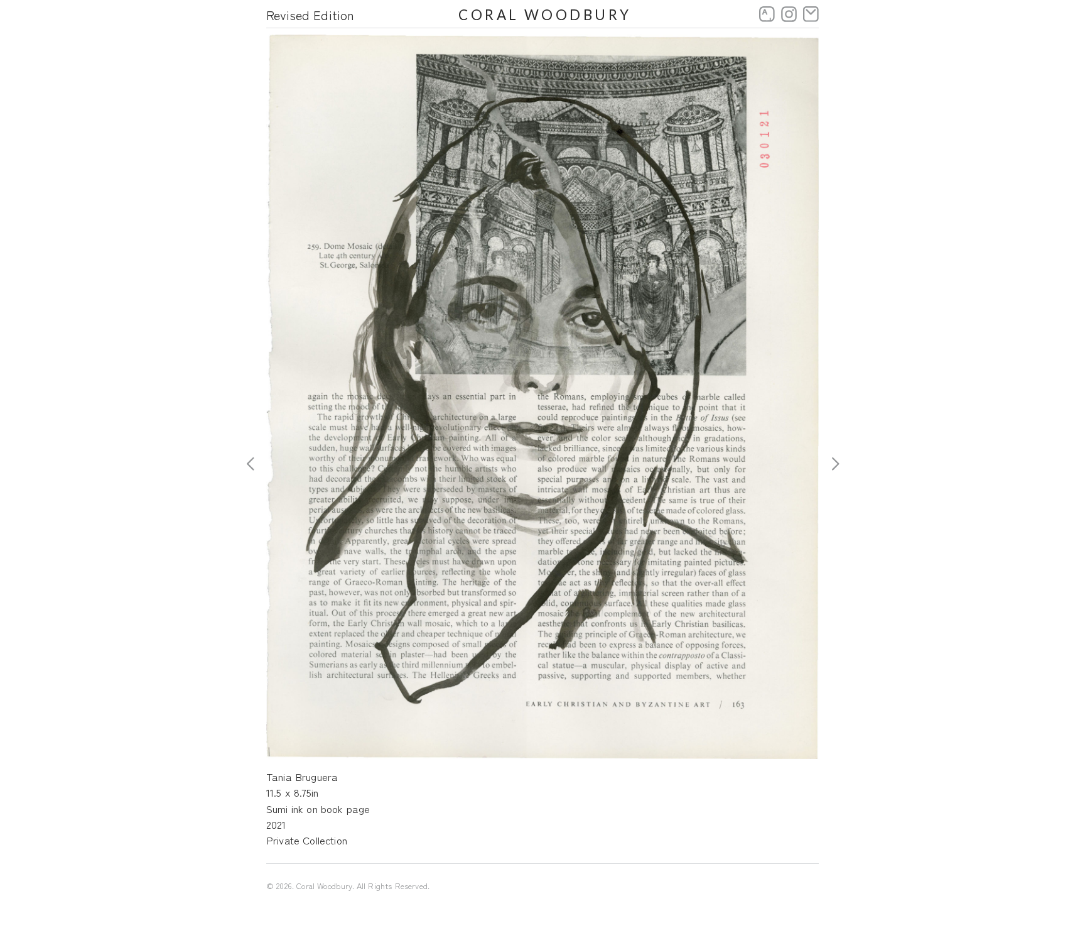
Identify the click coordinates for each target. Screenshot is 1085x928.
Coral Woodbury (545, 14)
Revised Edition (310, 15)
